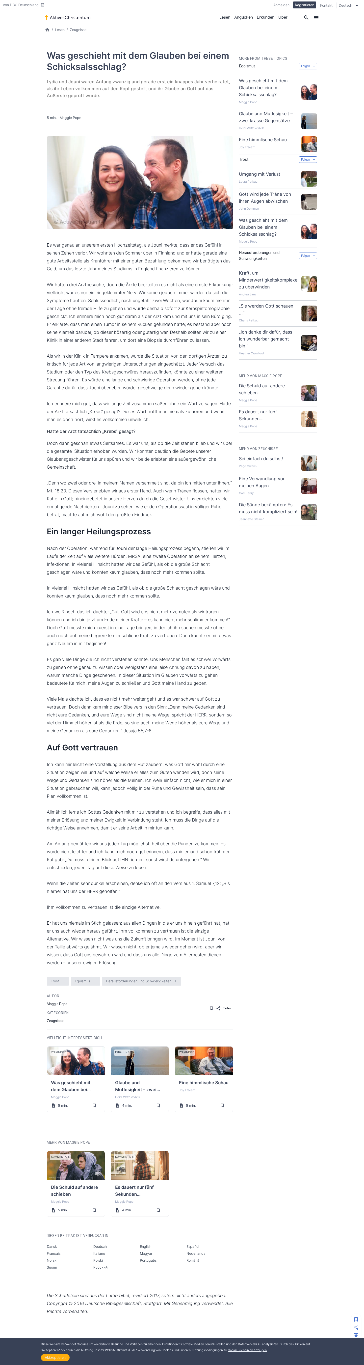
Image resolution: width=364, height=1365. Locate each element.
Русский (100, 1267)
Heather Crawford (251, 353)
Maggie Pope (70, 117)
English (145, 1246)
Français (53, 1253)
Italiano (99, 1253)
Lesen (224, 17)
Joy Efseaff (187, 1090)
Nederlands (195, 1253)
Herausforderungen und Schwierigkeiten (138, 981)
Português (148, 1260)
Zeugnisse (78, 30)
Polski (98, 1260)
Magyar (146, 1253)
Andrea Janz (248, 294)
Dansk (52, 1246)
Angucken (243, 17)
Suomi (52, 1267)
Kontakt (326, 5)
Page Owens (248, 466)
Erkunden (265, 17)
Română (193, 1260)
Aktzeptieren (55, 1357)
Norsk (51, 1260)
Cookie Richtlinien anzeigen (247, 1350)
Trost (55, 981)
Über (282, 17)
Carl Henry (246, 493)
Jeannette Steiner (251, 519)
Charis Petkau (249, 320)
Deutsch (100, 1246)
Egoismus (82, 981)
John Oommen (249, 208)
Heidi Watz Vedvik (127, 1097)
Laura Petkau (248, 181)
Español (192, 1246)
